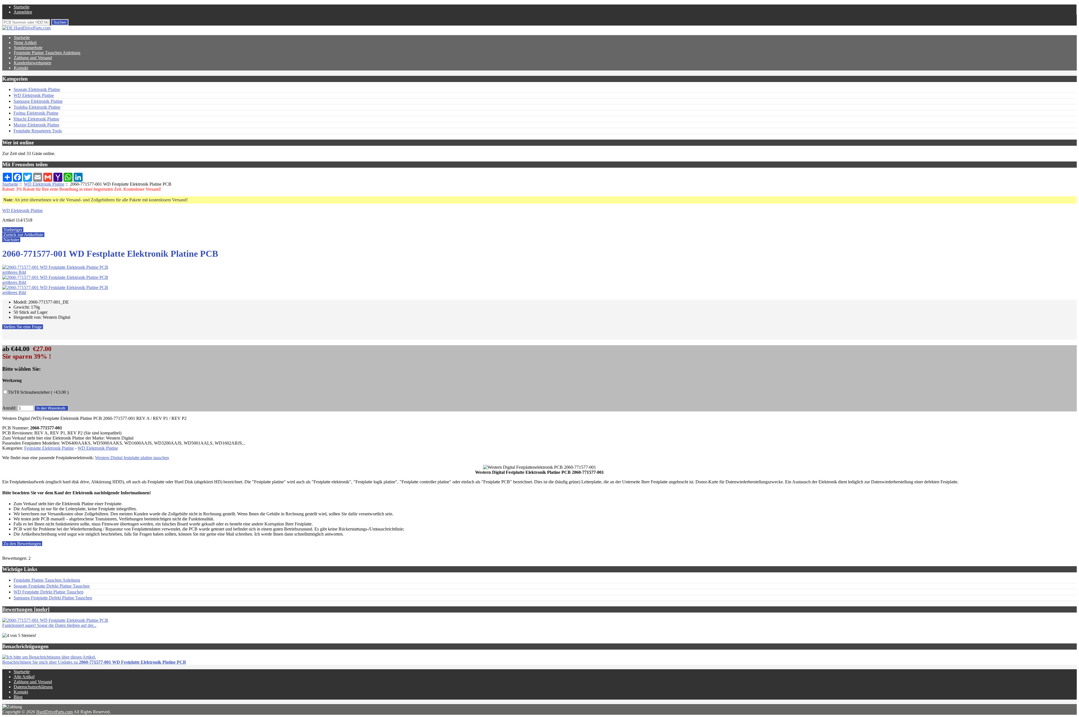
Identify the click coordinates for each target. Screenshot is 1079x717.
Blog (18, 697)
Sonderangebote (28, 47)
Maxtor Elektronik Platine (36, 124)
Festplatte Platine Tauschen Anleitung (47, 52)
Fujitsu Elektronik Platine (35, 113)
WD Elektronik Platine (44, 184)
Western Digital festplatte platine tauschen (132, 457)
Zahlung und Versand (33, 57)
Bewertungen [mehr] (25, 609)
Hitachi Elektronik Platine (36, 119)
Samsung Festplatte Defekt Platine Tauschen (52, 597)
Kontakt (21, 67)
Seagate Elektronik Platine (36, 89)
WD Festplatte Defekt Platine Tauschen (48, 591)
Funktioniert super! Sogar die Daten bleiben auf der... (49, 625)
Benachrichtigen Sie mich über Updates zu (94, 662)
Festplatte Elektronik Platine (49, 448)
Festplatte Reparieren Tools (37, 130)
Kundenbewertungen (32, 62)
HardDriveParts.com (54, 711)
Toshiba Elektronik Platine (36, 107)
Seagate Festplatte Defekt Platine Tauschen (51, 586)
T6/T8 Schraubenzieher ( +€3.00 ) (38, 392)
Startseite (21, 6)
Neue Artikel (25, 42)
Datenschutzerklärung (33, 686)
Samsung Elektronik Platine (38, 101)
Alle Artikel (24, 676)
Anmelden (22, 12)
